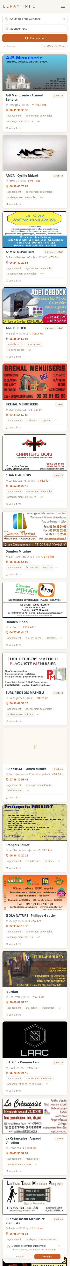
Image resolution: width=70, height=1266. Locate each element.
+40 (42, 273)
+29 (41, 496)
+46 (38, 121)
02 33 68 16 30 (19, 926)
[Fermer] (59, 1245)
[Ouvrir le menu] (63, 6)
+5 (59, 1007)
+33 (38, 714)
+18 (27, 790)
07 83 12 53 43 (19, 779)
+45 (38, 937)
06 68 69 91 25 (19, 1002)
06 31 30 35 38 (19, 110)
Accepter (47, 1256)
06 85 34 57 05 (19, 339)
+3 (61, 638)
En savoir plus (49, 1249)
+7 (55, 420)
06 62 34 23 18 (19, 486)
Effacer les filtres (56, 46)
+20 (30, 350)
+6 (58, 861)
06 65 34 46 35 (19, 1233)
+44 (42, 197)
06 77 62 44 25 (19, 632)
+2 (56, 567)
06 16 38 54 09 (19, 562)
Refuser (20, 1256)
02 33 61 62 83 (19, 415)
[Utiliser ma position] (63, 19)
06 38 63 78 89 (19, 186)
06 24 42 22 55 (19, 262)
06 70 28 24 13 (19, 1073)
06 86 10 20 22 (19, 855)
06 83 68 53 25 (19, 703)
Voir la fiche (15, 128)
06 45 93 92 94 (19, 1153)
